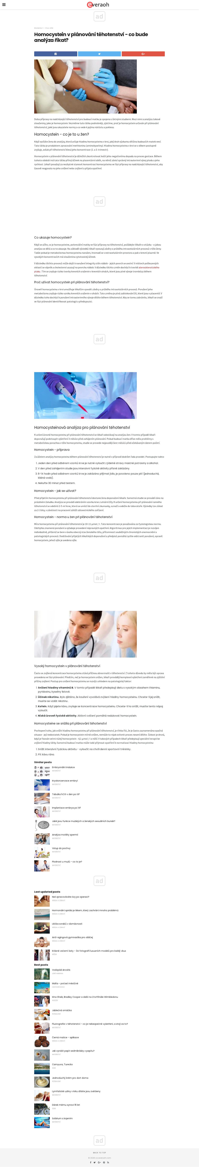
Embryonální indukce (63, 767)
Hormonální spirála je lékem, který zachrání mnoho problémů (85, 910)
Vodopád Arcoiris (61, 969)
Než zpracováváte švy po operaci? (70, 896)
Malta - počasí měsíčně (65, 983)
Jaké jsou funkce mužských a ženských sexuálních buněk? (83, 821)
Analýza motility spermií (65, 834)
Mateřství (38, 28)
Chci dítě (49, 28)
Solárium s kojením (62, 1118)
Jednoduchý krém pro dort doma (70, 1077)
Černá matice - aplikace (65, 1037)
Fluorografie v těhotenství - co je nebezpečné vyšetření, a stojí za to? (90, 1023)
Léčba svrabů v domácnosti (67, 923)
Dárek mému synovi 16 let (66, 1104)
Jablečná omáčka (62, 1010)
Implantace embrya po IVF (66, 807)
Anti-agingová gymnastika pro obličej (72, 937)
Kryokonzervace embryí (65, 780)
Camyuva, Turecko (62, 1064)
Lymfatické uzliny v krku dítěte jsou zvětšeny (76, 1091)
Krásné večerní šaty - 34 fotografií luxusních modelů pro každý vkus (89, 950)
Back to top (99, 1152)
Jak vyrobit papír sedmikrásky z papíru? (73, 1050)
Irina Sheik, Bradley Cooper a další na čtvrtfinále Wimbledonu (85, 997)
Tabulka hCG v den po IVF (66, 794)
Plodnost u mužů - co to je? (67, 861)
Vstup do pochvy (61, 848)
